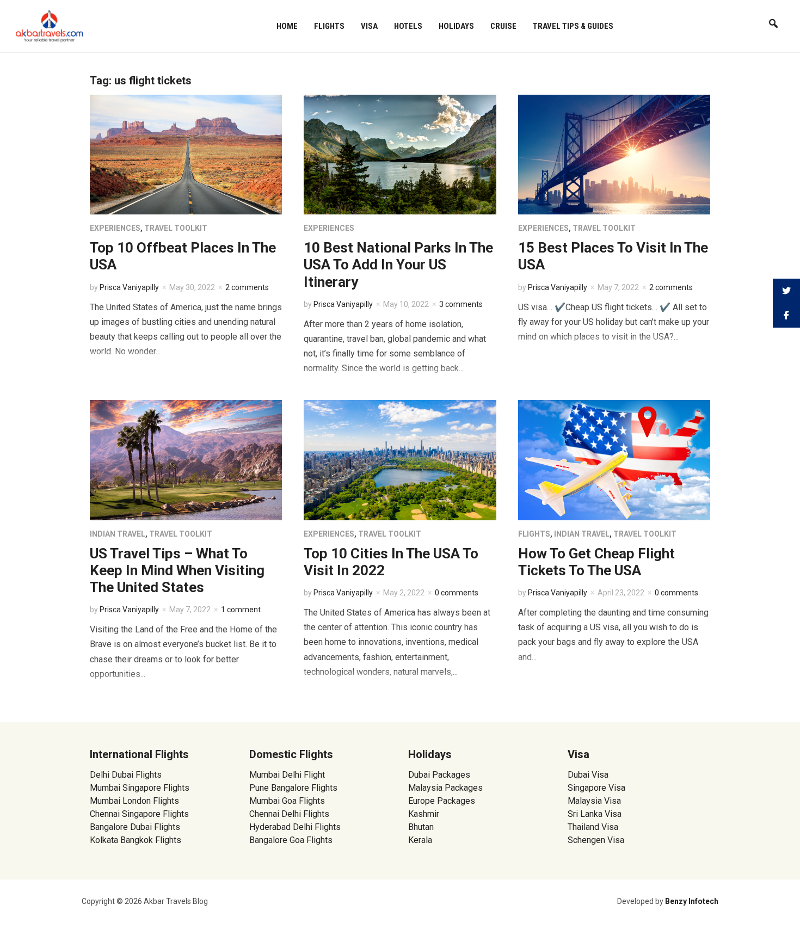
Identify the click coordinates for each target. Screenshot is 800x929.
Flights (329, 26)
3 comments (461, 304)
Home (287, 26)
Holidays (456, 26)
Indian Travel (117, 534)
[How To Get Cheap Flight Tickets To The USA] (614, 459)
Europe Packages (441, 801)
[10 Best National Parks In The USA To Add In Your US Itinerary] (400, 154)
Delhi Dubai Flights (126, 775)
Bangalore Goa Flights (291, 840)
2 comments (247, 287)
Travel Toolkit (175, 228)
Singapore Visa (596, 788)
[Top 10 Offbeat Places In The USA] (186, 154)
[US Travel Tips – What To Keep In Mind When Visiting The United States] (186, 459)
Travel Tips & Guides (573, 26)
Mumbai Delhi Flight (287, 775)
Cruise (503, 26)
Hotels (408, 26)
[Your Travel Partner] (49, 25)
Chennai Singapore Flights (139, 814)
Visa (369, 26)
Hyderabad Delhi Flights (295, 827)
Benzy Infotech (691, 901)
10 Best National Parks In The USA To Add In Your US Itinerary (398, 264)
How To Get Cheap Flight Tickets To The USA (596, 562)
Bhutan (421, 827)
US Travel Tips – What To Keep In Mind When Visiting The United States (177, 570)
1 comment (241, 609)
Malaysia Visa (594, 801)
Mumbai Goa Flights (287, 801)
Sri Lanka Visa (596, 814)
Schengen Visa (596, 840)
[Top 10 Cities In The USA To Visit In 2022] (400, 459)
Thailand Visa (593, 827)
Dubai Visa (588, 775)
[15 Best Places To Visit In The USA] (614, 154)
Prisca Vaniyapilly (129, 287)
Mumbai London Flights (134, 801)
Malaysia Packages (445, 788)
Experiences (115, 228)
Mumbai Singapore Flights (139, 788)
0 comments (456, 592)
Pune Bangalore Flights (293, 788)
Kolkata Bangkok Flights (135, 840)
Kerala (420, 840)
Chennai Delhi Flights (289, 814)
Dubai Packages (439, 775)
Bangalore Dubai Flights (135, 827)
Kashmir (423, 814)
